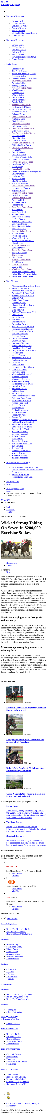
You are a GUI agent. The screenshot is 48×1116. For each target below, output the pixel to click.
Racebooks (4, 964)
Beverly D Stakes (19, 85)
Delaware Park (18, 310)
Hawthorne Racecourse (21, 345)
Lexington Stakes (19, 176)
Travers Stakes (18, 233)
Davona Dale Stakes (20, 159)
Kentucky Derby (13, 1034)
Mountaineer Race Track (22, 384)
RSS (8, 500)
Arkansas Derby (18, 200)
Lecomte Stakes (18, 135)
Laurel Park (17, 362)
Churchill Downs (19, 307)
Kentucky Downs (19, 360)
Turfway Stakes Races (21, 260)
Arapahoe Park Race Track (23, 291)
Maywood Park (18, 372)
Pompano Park (18, 408)
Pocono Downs (18, 405)
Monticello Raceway (20, 381)
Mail (8, 507)
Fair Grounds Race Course (23, 326)
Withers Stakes (18, 95)
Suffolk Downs (18, 436)
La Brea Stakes (18, 219)
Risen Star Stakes (19, 138)
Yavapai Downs (18, 453)
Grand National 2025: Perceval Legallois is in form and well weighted (25, 795)
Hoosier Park (17, 353)
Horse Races (5, 939)
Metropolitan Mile (19, 112)
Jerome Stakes (18, 92)
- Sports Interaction (14, 1012)
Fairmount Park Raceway (22, 329)
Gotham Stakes (18, 97)
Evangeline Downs (20, 324)
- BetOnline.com (6, 984)
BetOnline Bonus (19, 50)
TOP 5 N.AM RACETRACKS (10, 1049)
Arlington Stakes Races (21, 81)
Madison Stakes (18, 178)
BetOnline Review (19, 26)
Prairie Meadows (19, 412)
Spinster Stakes (18, 174)
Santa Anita (11, 1064)
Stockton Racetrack (20, 434)
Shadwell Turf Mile (20, 183)
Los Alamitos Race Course (23, 367)
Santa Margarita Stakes (21, 226)
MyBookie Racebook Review (24, 33)
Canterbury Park (19, 303)
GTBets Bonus (18, 47)
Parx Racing (17, 393)
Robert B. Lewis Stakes (22, 221)
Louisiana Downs (19, 369)
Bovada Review (18, 21)
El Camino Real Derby (21, 145)
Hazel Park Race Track (21, 348)
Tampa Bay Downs (20, 441)
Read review (12, 918)
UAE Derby (17, 267)
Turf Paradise (17, 446)
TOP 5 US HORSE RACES (9, 1029)
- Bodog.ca (11, 1010)
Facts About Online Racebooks (25, 467)
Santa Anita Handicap (21, 217)
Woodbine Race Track (21, 450)
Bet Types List (12, 482)
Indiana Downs (18, 355)
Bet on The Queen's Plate (22, 276)
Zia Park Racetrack (20, 458)
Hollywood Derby (19, 126)
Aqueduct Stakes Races (22, 88)
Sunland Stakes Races (21, 245)
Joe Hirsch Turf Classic (21, 107)
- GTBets (10, 972)
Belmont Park (17, 298)
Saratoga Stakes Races (21, 231)
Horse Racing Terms (20, 474)
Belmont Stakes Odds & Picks (24, 78)
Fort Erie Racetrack (20, 334)
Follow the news (13, 1023)
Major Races (11, 64)
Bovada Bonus (18, 45)
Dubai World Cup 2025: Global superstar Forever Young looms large (25, 769)
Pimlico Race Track (20, 403)
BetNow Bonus (18, 52)
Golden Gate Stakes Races (23, 143)
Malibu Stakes (18, 214)
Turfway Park (17, 448)
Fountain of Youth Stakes (22, 157)
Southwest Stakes (19, 202)
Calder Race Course (20, 300)
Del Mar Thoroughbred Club (24, 312)
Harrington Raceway (20, 343)
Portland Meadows (20, 410)
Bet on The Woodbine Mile (23, 271)
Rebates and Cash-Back (16, 1079)
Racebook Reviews (14, 16)
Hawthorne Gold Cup (21, 164)
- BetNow (10, 974)
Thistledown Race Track (22, 443)
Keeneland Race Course (16, 1061)
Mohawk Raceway (20, 376)
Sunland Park (17, 439)
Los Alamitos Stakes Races (23, 186)
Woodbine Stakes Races (22, 269)
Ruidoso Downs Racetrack (23, 422)
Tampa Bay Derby (19, 252)
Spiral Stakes (17, 262)
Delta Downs (17, 314)
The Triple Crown (19, 71)
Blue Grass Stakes (19, 181)
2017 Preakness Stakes (16, 931)
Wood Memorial (18, 90)
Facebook (10, 509)
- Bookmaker (11, 976)
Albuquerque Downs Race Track (26, 286)
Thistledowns (17, 255)
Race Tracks (11, 281)
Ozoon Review (18, 35)
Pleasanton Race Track (21, 400)
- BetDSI (10, 979)
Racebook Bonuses (14, 40)
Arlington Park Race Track (23, 293)
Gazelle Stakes (18, 102)
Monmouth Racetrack (21, 379)
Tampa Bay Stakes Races (22, 250)
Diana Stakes (17, 243)
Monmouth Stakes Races (22, 193)
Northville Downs (19, 388)
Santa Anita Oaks (19, 229)
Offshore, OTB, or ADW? (17, 1081)
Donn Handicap (18, 152)
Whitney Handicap (20, 238)
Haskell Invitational (20, 195)
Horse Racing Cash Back (22, 477)
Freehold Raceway (20, 336)
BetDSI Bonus (18, 54)
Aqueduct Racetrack (20, 288)
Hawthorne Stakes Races (22, 162)
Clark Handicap (18, 121)
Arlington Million (19, 83)
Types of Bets (12, 1074)
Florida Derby (18, 150)
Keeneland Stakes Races (22, 169)
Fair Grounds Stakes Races (23, 133)
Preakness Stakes (19, 76)
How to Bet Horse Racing (17, 462)
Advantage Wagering (10, 4)
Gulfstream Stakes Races (22, 147)
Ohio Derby (17, 257)
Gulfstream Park (18, 341)
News (8, 484)
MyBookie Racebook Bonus (24, 57)
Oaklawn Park (18, 391)
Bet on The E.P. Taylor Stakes (24, 274)
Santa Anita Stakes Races (22, 207)
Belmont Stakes (13, 1039)
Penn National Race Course (23, 396)
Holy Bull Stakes (19, 155)
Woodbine (10, 1059)
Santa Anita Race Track (22, 427)
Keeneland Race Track (21, 357)
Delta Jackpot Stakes (20, 131)
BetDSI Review (18, 30)
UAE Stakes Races (20, 264)
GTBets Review (18, 23)
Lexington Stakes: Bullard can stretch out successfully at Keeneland (25, 740)
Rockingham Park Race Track (24, 419)
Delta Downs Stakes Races (23, 128)
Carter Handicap (19, 100)
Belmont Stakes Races (21, 104)
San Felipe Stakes (19, 224)
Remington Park (18, 415)
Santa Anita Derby (19, 212)
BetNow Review (19, 28)
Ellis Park (16, 319)
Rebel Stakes (17, 205)
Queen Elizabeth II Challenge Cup (26, 171)
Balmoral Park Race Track (23, 295)
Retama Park (17, 417)
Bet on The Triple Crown (9, 924)
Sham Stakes (17, 209)
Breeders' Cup (18, 69)
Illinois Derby (17, 166)
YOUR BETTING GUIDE (9, 1069)
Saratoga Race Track (20, 429)
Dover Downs (18, 317)
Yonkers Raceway (19, 455)
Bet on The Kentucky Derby (24, 73)
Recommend (11, 563)
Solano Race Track (20, 431)
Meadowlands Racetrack (22, 374)
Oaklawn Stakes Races (21, 197)
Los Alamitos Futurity (21, 188)
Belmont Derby (18, 114)
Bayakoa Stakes (18, 190)
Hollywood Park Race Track (24, 350)
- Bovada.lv (11, 969)
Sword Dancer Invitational (23, 240)
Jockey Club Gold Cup (21, 109)
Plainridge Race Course (22, 398)
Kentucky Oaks (18, 119)
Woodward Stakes (19, 236)
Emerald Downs (18, 322)
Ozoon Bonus (17, 59)
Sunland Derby (18, 248)
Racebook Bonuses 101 (16, 1084)
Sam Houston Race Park (22, 424)
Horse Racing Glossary (16, 1077)
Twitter (9, 512)
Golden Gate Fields (20, 338)
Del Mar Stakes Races (21, 124)
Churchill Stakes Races (21, 116)
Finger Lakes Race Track (22, 331)
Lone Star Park (18, 365)
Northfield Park (18, 386)
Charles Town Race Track (23, 305)
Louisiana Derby (19, 140)
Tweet (9, 565)
